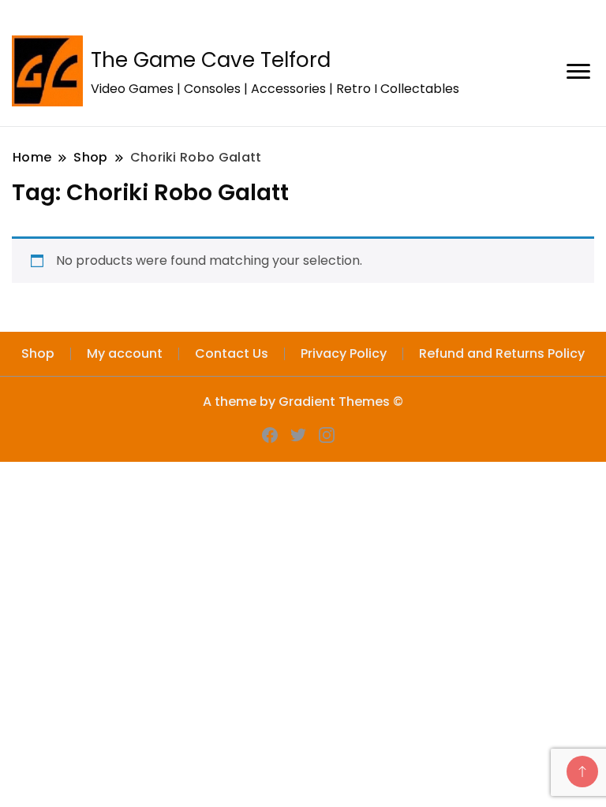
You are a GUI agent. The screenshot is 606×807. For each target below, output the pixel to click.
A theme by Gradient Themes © (303, 401)
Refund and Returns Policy (502, 353)
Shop (37, 353)
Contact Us (231, 353)
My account (125, 353)
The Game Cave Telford (211, 60)
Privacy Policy (344, 353)
